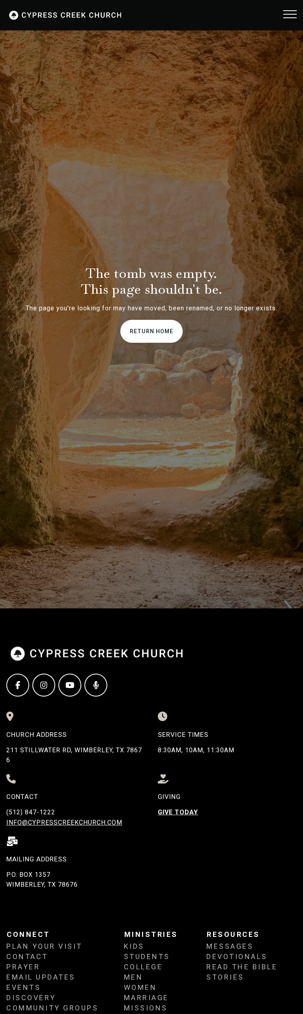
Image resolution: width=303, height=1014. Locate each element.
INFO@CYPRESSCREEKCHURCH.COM (64, 822)
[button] (290, 14)
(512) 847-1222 (30, 812)
